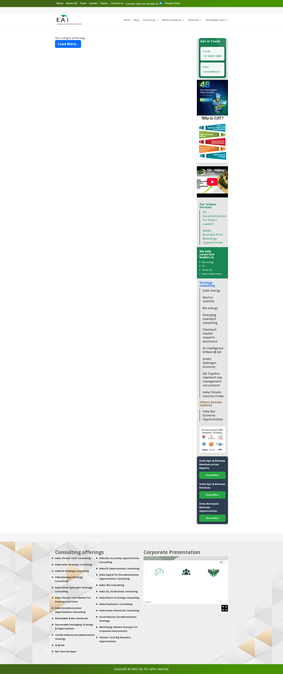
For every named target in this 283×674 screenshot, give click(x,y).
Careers (93, 3)
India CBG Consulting (111, 585)
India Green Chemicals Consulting (119, 610)
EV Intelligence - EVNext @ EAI (214, 350)
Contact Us (117, 3)
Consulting (149, 20)
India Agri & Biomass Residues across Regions (212, 464)
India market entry (211, 273)
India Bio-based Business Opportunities (209, 507)
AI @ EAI (60, 645)
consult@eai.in (211, 71)
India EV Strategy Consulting (72, 570)
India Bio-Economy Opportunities (213, 415)
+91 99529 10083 (212, 56)
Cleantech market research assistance (210, 335)
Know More (212, 475)
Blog (136, 20)
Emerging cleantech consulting (210, 319)
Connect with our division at (142, 3)
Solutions (193, 20)
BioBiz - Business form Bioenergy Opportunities (213, 236)
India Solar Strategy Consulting (73, 564)
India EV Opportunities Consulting (119, 568)
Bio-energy (208, 262)
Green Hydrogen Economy (209, 363)
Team (83, 3)
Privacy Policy (172, 3)
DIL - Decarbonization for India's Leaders (214, 218)
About (59, 3)
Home (127, 20)
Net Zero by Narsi (65, 651)
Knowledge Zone (215, 20)
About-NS (71, 3)
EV (203, 265)
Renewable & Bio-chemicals (71, 618)
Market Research (171, 20)
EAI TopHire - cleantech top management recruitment (212, 379)
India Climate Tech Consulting (73, 558)
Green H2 (207, 269)
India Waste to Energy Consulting (119, 597)
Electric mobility (208, 299)
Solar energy (211, 290)
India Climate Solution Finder (213, 394)
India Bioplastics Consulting (115, 604)
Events (104, 3)
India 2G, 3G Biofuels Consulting (118, 591)
